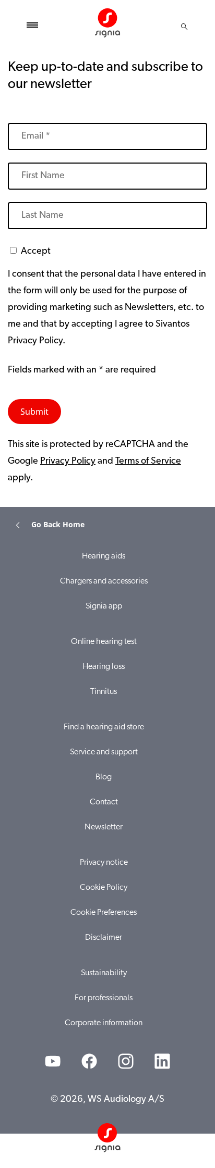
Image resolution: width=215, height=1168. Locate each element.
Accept (36, 251)
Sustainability (104, 973)
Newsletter (104, 827)
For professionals (104, 998)
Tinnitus (103, 692)
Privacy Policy (67, 461)
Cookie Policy (103, 888)
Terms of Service (148, 461)
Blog (103, 777)
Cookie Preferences (103, 913)
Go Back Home (58, 524)
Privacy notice (104, 863)
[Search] (184, 26)
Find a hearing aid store (104, 727)
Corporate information (103, 1023)
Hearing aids (103, 556)
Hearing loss (103, 667)
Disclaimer (103, 938)
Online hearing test (104, 642)
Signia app (104, 606)
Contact (104, 802)
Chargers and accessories (104, 581)
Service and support (104, 752)
